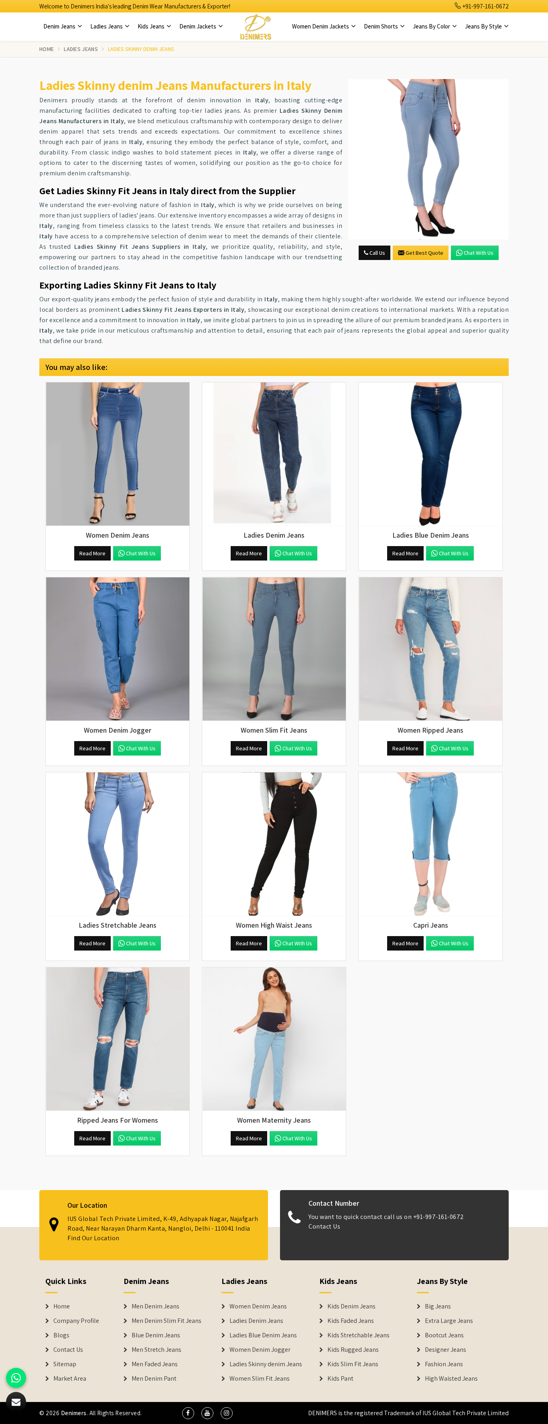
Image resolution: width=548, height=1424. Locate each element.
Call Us (376, 252)
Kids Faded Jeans (350, 1321)
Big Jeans (438, 1306)
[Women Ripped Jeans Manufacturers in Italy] (430, 649)
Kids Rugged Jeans (353, 1350)
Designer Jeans (445, 1350)
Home (46, 49)
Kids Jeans (152, 26)
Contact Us (324, 1226)
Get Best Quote (424, 252)
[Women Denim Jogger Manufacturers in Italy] (117, 649)
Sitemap (64, 1364)
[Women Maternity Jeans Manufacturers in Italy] (274, 1039)
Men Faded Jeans (155, 1364)
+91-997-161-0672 (485, 6)
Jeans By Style (484, 26)
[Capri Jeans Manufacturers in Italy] (430, 844)
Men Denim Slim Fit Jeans (166, 1321)
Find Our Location (93, 1238)
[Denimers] (255, 26)
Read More (92, 553)
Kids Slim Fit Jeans (352, 1364)
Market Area (69, 1378)
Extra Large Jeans (449, 1321)
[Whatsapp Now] (16, 1378)
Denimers (74, 1413)
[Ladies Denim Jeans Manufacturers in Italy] (274, 454)
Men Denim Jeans (155, 1306)
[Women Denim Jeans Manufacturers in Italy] (117, 454)
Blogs (61, 1335)
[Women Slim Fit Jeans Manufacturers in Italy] (274, 649)
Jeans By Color (432, 26)
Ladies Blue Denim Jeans (263, 1335)
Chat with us (478, 252)
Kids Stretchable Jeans (358, 1335)
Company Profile (76, 1321)
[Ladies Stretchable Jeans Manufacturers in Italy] (117, 844)
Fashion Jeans (444, 1364)
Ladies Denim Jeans (256, 1321)
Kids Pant (340, 1378)
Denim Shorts (381, 26)
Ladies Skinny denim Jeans (265, 1364)
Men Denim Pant (154, 1378)
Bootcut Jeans (444, 1335)
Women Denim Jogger (259, 1350)
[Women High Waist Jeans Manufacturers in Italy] (274, 844)
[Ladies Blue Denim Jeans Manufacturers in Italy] (430, 454)
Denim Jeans (60, 26)
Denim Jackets (198, 26)
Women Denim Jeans (258, 1306)
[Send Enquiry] (428, 159)
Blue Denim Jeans (156, 1335)
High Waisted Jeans (451, 1378)
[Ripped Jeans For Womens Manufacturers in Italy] (117, 1039)
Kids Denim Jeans (351, 1306)
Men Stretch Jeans (156, 1350)
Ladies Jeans (107, 26)
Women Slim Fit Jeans (259, 1378)
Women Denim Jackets (321, 26)
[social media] (188, 1413)
